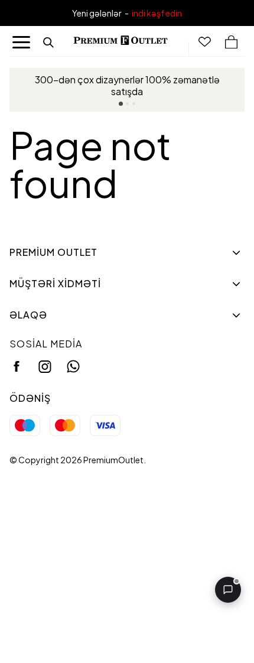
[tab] (121, 104)
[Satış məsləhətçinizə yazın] (228, 590)
